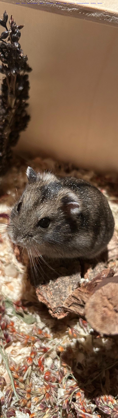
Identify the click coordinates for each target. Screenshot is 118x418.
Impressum (99, 3)
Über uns (23, 3)
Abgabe (65, 3)
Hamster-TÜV (71, 3)
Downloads (93, 3)
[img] (59, 209)
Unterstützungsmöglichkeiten (82, 3)
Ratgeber (41, 3)
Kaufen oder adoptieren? (32, 3)
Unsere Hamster (49, 3)
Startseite (18, 3)
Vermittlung (58, 3)
